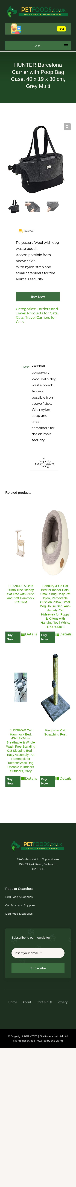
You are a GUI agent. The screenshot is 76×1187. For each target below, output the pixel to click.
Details (30, 634)
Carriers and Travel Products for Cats (37, 311)
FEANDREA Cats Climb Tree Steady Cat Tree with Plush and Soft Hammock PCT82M (20, 594)
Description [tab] (24, 367)
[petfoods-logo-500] (38, 840)
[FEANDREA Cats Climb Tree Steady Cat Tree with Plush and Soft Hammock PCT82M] (20, 543)
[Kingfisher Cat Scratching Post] (55, 687)
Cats (20, 317)
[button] (67, 126)
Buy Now (38, 296)
